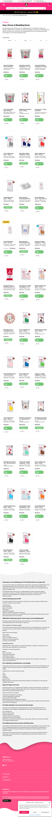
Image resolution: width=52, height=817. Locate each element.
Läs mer (6, 79)
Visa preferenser (45, 812)
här (10, 1)
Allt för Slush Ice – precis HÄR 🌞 (26, 12)
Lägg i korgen (6, 76)
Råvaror (10, 15)
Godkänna (24, 812)
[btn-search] (44, 8)
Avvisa (34, 812)
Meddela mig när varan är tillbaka (24, 163)
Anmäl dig (6, 800)
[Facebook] (3, 765)
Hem (4, 15)
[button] (49, 802)
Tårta (6, 15)
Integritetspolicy (38, 814)
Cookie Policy (31, 814)
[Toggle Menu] (4, 4)
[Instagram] (6, 765)
